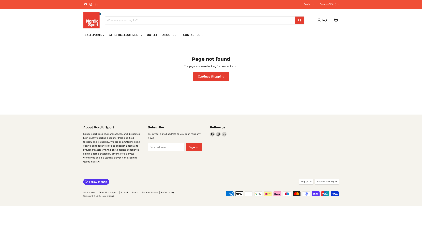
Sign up (194, 147)
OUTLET (152, 35)
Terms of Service (150, 192)
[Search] (299, 20)
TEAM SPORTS (93, 35)
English (307, 4)
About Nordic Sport (108, 192)
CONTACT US (192, 35)
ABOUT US (169, 35)
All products (89, 192)
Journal (124, 192)
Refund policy (167, 192)
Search (135, 192)
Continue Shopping (211, 77)
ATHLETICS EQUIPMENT (125, 35)
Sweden (328, 4)
